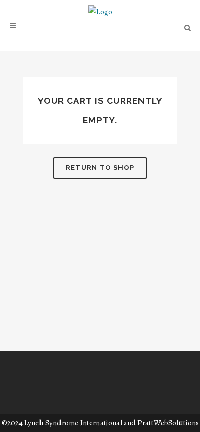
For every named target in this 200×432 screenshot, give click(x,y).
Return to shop (100, 167)
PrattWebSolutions (168, 423)
